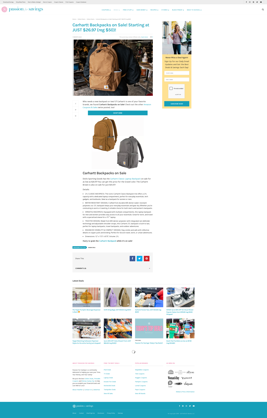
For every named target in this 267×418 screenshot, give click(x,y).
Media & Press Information (185, 392)
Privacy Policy (111, 413)
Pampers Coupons (141, 382)
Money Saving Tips (88, 381)
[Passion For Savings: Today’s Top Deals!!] (149, 328)
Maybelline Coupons (142, 370)
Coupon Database (81, 2)
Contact (81, 413)
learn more (144, 37)
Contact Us (88, 390)
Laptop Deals (108, 378)
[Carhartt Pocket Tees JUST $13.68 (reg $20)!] (149, 297)
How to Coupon (47, 2)
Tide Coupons (139, 374)
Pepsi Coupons (140, 390)
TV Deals (107, 374)
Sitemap (120, 413)
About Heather (77, 390)
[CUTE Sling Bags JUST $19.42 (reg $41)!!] (118, 297)
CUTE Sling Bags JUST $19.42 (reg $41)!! (117, 310)
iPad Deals (107, 370)
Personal (138, 340)
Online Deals (81, 19)
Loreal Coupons (140, 386)
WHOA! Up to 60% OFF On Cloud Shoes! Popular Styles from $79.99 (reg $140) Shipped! (179, 312)
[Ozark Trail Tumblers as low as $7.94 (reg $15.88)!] (180, 328)
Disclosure (101, 413)
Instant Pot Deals (110, 382)
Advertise (97, 390)
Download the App (8, 2)
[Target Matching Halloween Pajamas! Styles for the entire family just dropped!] (86, 328)
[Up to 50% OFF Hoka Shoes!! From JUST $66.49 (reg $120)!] (118, 328)
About (74, 413)
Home (74, 19)
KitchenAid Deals (109, 386)
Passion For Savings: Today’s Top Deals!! (149, 343)
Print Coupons (70, 2)
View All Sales (108, 393)
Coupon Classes (58, 2)
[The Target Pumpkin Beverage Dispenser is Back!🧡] (86, 297)
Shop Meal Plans (20, 2)
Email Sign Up (91, 413)
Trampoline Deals (110, 390)
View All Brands (140, 393)
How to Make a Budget (34, 2)
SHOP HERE (117, 113)
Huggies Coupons (141, 378)
